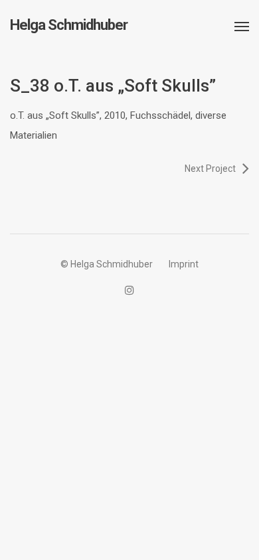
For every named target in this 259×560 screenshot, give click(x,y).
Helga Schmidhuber (69, 25)
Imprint (184, 264)
